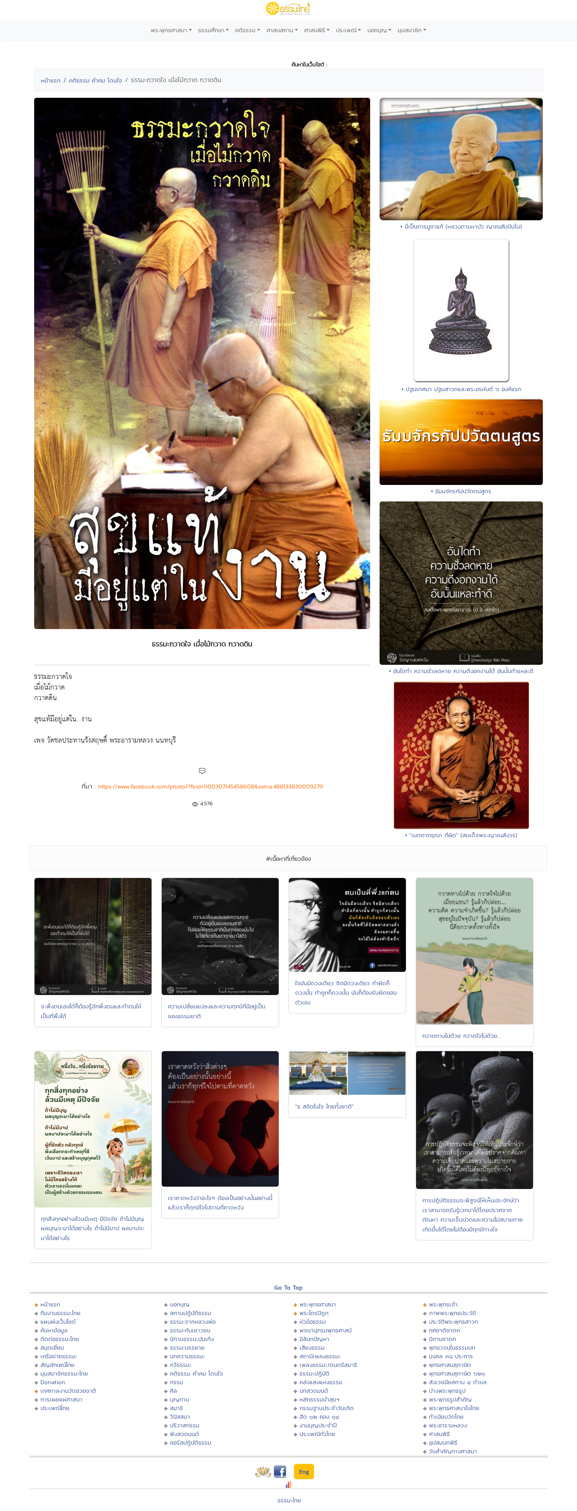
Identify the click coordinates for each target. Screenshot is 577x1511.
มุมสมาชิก (410, 30)
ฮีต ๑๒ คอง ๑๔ (319, 1416)
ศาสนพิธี (314, 30)
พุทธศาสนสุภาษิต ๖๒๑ (457, 1373)
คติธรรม (245, 30)
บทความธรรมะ (187, 1356)
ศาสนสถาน (280, 30)
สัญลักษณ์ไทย (57, 1365)
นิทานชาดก (442, 1339)
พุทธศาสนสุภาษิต (450, 1365)
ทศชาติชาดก (444, 1330)
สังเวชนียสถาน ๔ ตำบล (458, 1382)
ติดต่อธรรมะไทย (59, 1339)
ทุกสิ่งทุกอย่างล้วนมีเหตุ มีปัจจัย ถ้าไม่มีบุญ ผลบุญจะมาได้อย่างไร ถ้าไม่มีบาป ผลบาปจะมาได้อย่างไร (92, 1228)
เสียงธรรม (312, 1347)
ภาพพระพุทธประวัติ (452, 1313)
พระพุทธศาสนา (169, 30)
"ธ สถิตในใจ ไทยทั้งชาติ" (324, 1106)
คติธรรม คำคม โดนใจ (95, 80)
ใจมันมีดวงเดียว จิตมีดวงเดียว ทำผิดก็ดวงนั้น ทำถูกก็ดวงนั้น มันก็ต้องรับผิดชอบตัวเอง (346, 992)
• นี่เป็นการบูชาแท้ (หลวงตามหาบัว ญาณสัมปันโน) (461, 226)
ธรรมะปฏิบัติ (314, 1373)
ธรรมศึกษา (211, 30)
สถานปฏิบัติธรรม (190, 1313)
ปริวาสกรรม (184, 1425)
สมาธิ (176, 1408)
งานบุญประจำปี (318, 1425)
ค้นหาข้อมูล (54, 1330)
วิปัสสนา (180, 1416)
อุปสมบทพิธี (443, 1442)
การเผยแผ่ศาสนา (61, 1399)
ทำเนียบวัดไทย (446, 1416)
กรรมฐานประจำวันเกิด (326, 1408)
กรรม (176, 1382)
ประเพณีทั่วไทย (317, 1434)
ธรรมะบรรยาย (187, 1347)
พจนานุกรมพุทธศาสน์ (325, 1330)
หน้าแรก (50, 80)
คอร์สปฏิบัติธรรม (190, 1442)
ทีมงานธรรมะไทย (60, 1313)
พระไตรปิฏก (314, 1313)
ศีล (173, 1391)
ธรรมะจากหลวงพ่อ (192, 1321)
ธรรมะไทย (289, 1500)
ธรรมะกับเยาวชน (190, 1330)
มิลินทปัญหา (314, 1339)
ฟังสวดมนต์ (184, 1434)
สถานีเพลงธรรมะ (320, 1356)
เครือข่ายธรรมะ (58, 1356)
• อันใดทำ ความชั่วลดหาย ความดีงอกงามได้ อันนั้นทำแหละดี (461, 671)
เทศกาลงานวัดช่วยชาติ (68, 1391)
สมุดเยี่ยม (52, 1347)
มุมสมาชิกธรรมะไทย (64, 1373)
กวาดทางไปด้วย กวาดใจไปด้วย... (461, 1036)
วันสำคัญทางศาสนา (453, 1451)
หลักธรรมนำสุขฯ (319, 1399)
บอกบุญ (377, 30)
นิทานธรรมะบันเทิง (192, 1339)
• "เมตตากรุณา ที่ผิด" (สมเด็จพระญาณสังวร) (461, 835)
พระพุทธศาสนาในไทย (454, 1408)
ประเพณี (346, 30)
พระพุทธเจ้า (443, 1304)
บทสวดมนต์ (313, 1391)
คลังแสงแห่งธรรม (320, 1382)
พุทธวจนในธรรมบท (452, 1347)
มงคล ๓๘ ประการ (451, 1356)
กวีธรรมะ (181, 1365)
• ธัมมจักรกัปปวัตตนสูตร (461, 491)
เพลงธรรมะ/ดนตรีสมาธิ (328, 1365)
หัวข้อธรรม (312, 1321)
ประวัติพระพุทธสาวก (453, 1321)
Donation (52, 1382)
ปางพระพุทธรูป (447, 1391)
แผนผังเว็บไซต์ (58, 1321)
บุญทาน (179, 1399)
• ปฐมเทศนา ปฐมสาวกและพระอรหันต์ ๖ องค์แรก (461, 389)
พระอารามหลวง (448, 1425)
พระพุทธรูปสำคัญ (450, 1399)
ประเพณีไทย (54, 1408)
